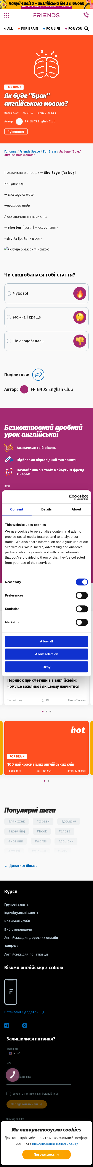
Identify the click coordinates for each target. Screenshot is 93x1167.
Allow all (46, 641)
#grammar (16, 131)
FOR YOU (75, 28)
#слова (65, 831)
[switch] (82, 595)
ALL (10, 28)
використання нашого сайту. (55, 1143)
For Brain (49, 151)
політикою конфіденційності (41, 1093)
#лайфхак (16, 821)
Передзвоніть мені (24, 1104)
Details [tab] (46, 509)
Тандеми (11, 946)
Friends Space (30, 151)
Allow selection (46, 654)
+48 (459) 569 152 (14, 1119)
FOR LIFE (53, 28)
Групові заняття (17, 905)
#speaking (16, 831)
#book (42, 831)
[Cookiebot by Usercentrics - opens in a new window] (69, 497)
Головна (10, 151)
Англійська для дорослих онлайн (31, 938)
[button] (11, 1053)
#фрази (43, 821)
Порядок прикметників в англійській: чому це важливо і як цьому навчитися (43, 683)
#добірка (68, 821)
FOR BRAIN (29, 28)
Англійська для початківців (26, 954)
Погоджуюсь (44, 1154)
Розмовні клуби (17, 921)
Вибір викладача (18, 929)
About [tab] (76, 509)
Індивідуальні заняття (22, 913)
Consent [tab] (16, 509)
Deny (46, 667)
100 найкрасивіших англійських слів (40, 764)
